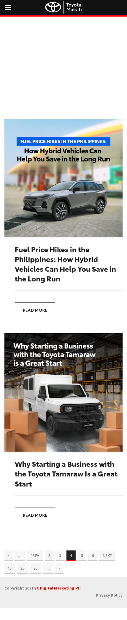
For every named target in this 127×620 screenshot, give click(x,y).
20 (22, 568)
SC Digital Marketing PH (57, 588)
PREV (34, 555)
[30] (59, 568)
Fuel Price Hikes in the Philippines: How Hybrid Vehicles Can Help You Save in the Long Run (65, 264)
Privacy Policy (109, 595)
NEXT (107, 555)
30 (35, 568)
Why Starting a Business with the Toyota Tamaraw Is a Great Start (66, 473)
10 (10, 568)
